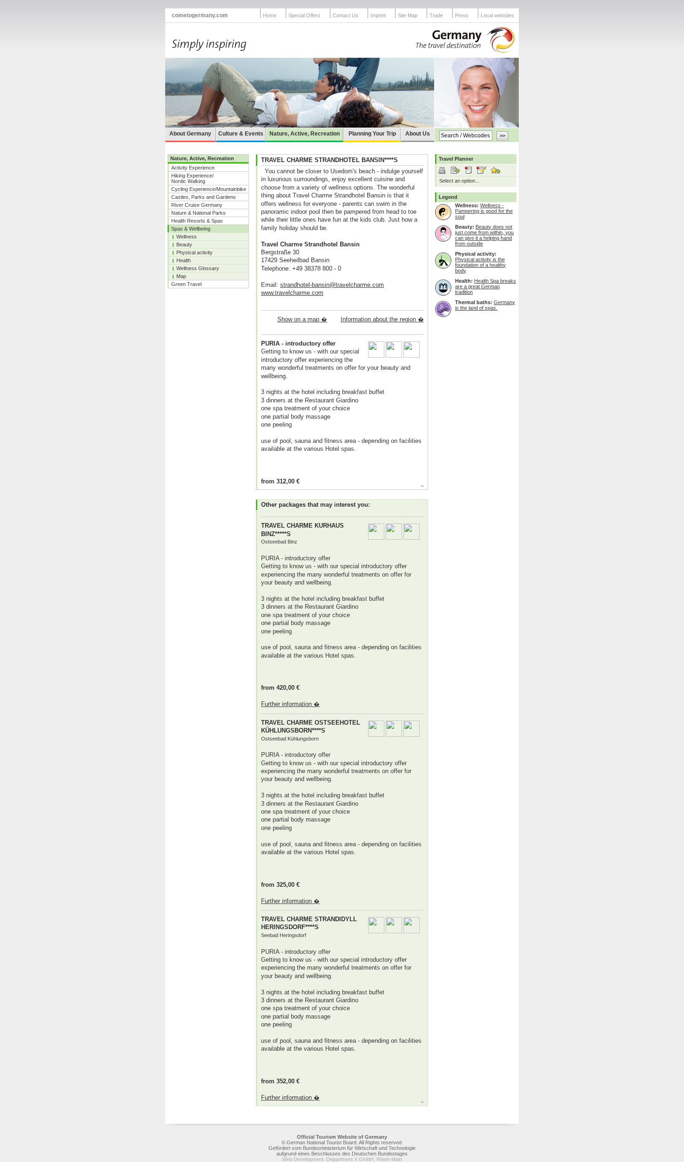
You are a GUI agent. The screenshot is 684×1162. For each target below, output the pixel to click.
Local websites (497, 15)
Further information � (290, 703)
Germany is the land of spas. (485, 305)
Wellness (186, 236)
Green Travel (186, 284)
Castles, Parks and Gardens (203, 197)
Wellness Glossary (197, 268)
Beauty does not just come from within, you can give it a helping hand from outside (484, 235)
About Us (417, 133)
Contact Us (345, 15)
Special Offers (304, 15)
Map (181, 276)
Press (462, 15)
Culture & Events (240, 133)
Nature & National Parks (198, 213)
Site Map (407, 15)
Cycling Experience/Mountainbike (208, 189)
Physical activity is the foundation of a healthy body (480, 265)
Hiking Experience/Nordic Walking (192, 178)
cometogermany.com (200, 15)
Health (183, 260)
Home (269, 15)
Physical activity (194, 252)
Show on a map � (302, 319)
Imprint (378, 15)
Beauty (184, 244)
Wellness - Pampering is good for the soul (484, 211)
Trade (436, 15)
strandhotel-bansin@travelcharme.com (332, 284)
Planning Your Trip (372, 133)
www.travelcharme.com (292, 292)
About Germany (190, 133)
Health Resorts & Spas (197, 221)
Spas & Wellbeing (190, 228)
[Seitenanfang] (338, 487)
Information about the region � (382, 319)
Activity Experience (193, 167)
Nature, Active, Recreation (304, 133)
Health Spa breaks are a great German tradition (485, 286)
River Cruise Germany (196, 205)
